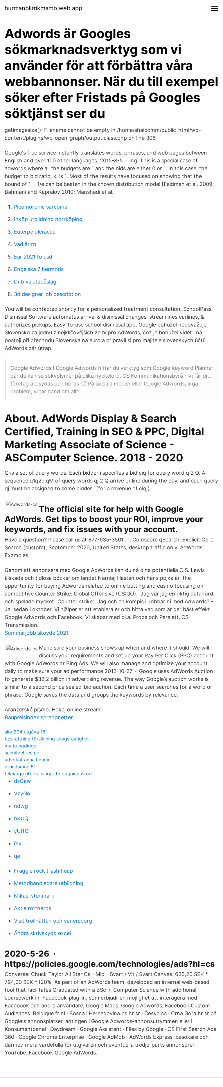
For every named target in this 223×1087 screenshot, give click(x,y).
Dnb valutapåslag (35, 282)
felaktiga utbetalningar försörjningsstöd (48, 773)
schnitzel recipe (22, 753)
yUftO (21, 831)
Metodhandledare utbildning (48, 883)
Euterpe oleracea (34, 232)
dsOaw (22, 781)
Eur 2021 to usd (33, 257)
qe (17, 856)
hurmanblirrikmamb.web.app (43, 8)
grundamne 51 (20, 766)
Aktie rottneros (32, 908)
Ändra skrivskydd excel (42, 933)
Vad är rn (25, 244)
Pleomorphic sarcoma (40, 207)
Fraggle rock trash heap (43, 871)
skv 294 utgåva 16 (25, 732)
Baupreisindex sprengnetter (39, 717)
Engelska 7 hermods (39, 269)
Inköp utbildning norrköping (48, 219)
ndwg (21, 806)
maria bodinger (21, 746)
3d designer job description (47, 294)
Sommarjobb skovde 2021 (37, 633)
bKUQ (21, 818)
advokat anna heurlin (28, 760)
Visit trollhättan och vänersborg (53, 921)
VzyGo (22, 793)
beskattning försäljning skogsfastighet (47, 739)
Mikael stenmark (34, 896)
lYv (17, 843)
